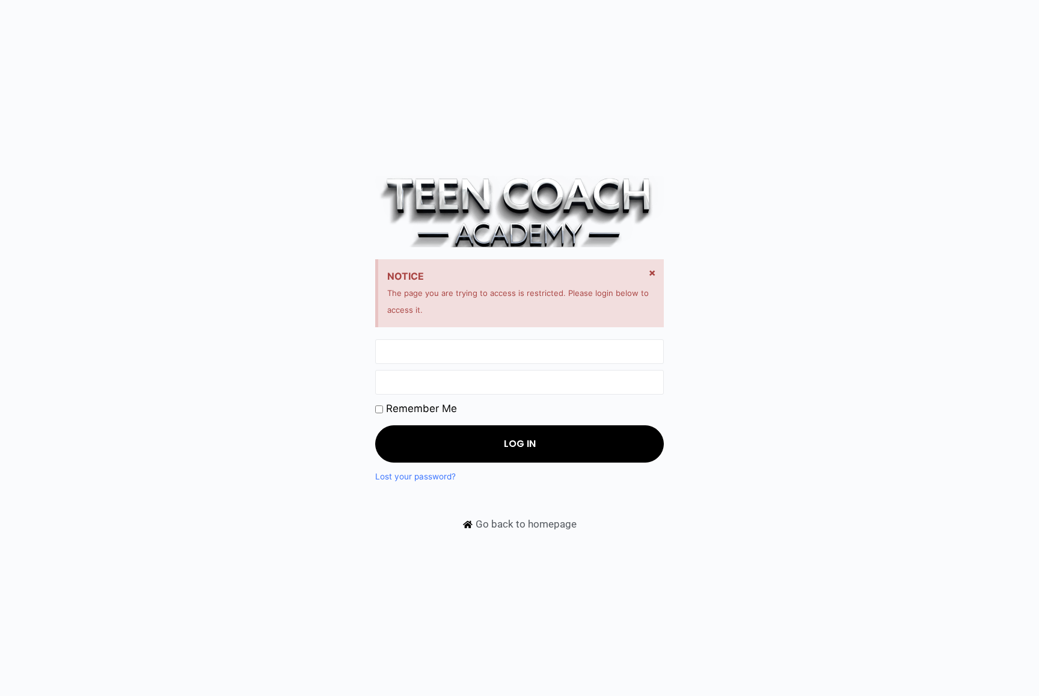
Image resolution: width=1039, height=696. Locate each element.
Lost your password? (415, 476)
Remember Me (420, 408)
